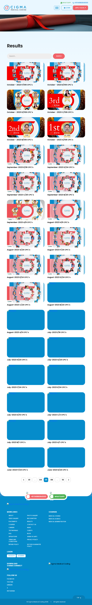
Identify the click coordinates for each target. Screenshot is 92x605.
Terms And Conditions (13, 540)
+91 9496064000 (81, 3)
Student (21, 556)
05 (46, 479)
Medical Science (54, 519)
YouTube (10, 582)
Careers (11, 527)
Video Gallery (13, 518)
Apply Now (79, 8)
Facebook (10, 579)
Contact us (31, 524)
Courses (12, 524)
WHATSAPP (60, 496)
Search (58, 56)
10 (63, 479)
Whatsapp (66, 3)
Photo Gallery (32, 515)
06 (51, 479)
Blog (29, 533)
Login (68, 8)
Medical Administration (57, 522)
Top (78, 598)
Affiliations (13, 536)
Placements (13, 521)
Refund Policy (14, 544)
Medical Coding (54, 516)
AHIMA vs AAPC (32, 536)
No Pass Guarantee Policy (34, 545)
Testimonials (13, 530)
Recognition (31, 518)
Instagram (11, 591)
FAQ (10, 533)
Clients (29, 530)
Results (30, 521)
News (29, 527)
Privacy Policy (32, 539)
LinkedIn (9, 585)
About (11, 515)
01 (29, 479)
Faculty (11, 556)
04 (40, 479)
